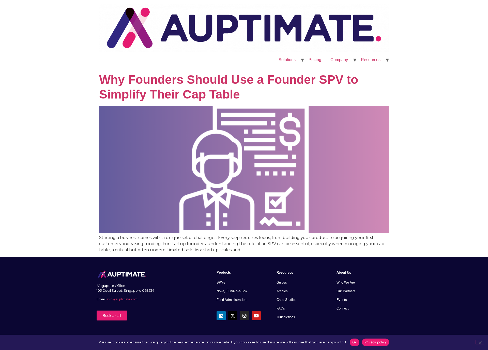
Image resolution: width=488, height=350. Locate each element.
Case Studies (286, 300)
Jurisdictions (286, 317)
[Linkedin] (221, 315)
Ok (354, 342)
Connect (343, 308)
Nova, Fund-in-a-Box (232, 291)
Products (224, 272)
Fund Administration (231, 300)
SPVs (221, 282)
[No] (480, 342)
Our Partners (346, 291)
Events (342, 300)
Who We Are (346, 282)
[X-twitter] (232, 315)
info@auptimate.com (123, 299)
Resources (370, 60)
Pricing (315, 60)
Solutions (287, 60)
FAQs (281, 308)
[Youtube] (256, 315)
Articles (282, 291)
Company (339, 60)
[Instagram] (244, 315)
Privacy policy (375, 342)
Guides (282, 282)
